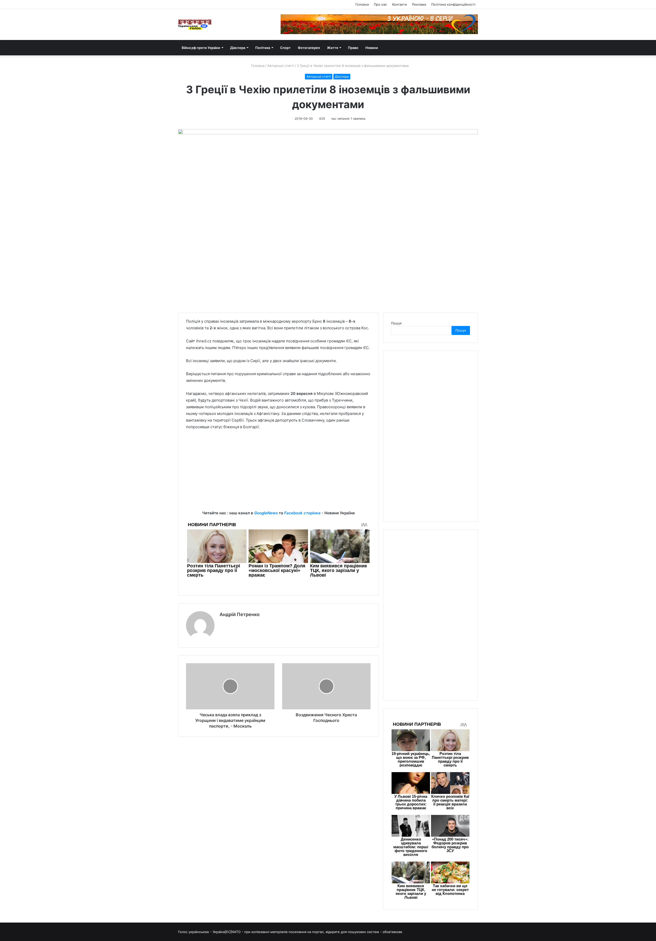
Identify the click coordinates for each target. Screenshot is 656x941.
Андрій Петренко (240, 614)
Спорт (285, 48)
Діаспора (237, 48)
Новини (371, 48)
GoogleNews (266, 512)
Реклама (419, 4)
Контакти (399, 4)
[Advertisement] (278, 474)
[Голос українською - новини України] (194, 24)
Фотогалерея (309, 48)
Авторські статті (280, 66)
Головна (362, 4)
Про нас (380, 4)
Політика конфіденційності (453, 4)
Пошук (396, 323)
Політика (262, 48)
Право (353, 48)
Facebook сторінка (302, 512)
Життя (332, 48)
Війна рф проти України (201, 48)
